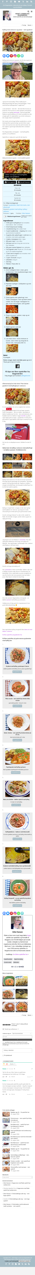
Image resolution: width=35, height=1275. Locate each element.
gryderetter (12, 205)
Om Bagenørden (7, 5)
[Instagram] (15, 55)
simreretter (22, 540)
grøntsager (16, 112)
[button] (14, 185)
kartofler (23, 416)
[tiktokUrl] (17, 967)
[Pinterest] (11, 55)
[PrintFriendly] (22, 55)
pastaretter (8, 569)
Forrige (24, 25)
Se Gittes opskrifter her (20, 954)
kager (29, 935)
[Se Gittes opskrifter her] (28, 954)
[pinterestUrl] (19, 967)
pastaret (9, 600)
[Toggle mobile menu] (32, 11)
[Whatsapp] (18, 55)
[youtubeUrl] (21, 967)
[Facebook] (4, 55)
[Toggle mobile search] (28, 11)
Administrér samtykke (24, 1261)
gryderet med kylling (15, 209)
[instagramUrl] (15, 967)
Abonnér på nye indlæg (20, 5)
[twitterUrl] (14, 967)
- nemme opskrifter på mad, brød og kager (22, 16)
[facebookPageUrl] (12, 967)
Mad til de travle (21, 205)
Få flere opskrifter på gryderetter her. (12, 635)
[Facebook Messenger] (7, 55)
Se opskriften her (17, 671)
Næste (29, 25)
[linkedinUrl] (23, 967)
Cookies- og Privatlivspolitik (11, 1261)
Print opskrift (11, 182)
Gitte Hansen (26, 213)
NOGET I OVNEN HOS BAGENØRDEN (22, 14)
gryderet (15, 62)
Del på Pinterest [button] (25, 182)
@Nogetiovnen (25, 375)
